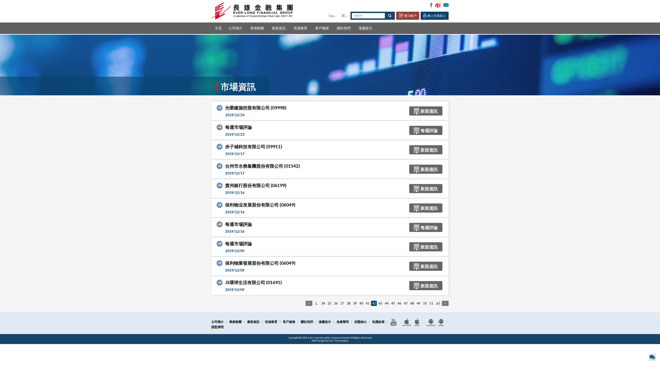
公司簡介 (235, 28)
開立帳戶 (410, 16)
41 (368, 303)
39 (355, 303)
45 (393, 303)
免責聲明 (343, 322)
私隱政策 (378, 322)
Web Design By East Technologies (330, 340)
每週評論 (429, 130)
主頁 (218, 28)
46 (399, 303)
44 (387, 303)
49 (418, 303)
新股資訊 (429, 110)
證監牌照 (217, 327)
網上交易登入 (436, 16)
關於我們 (344, 28)
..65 (437, 303)
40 (361, 303)
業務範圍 (257, 28)
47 (406, 303)
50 (425, 303)
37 (342, 303)
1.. (316, 303)
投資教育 (300, 28)
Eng (331, 16)
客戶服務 (322, 28)
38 (348, 303)
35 (329, 303)
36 (336, 303)
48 (412, 303)
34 (323, 303)
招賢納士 (360, 322)
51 (431, 303)
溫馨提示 (365, 28)
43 (380, 303)
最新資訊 (279, 28)
